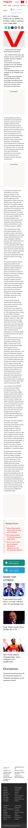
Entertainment (18, 787)
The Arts (17, 809)
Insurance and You (19, 799)
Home (4, 5)
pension (17, 800)
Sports (5, 819)
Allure (5, 787)
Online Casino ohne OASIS (7, 773)
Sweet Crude (18, 805)
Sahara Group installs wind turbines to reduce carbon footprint (14, 530)
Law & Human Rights (8, 809)
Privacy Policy (19, 770)
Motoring (5, 812)
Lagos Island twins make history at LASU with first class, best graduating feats (13, 601)
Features (17, 790)
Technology (18, 807)
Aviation (5, 789)
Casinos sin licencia (6, 780)
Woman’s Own (18, 817)
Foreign (17, 792)
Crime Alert (6, 794)
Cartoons (17, 810)
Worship (17, 819)
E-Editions (16, 5)
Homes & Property (19, 795)
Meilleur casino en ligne (19, 773)
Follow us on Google (17, 9)
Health (16, 794)
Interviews (6, 805)
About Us (6, 768)
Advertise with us (19, 768)
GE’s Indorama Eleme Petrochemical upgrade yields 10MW (14, 537)
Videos (16, 814)
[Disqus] (14, 705)
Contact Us (6, 770)
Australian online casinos (19, 776)
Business (5, 790)
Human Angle (18, 797)
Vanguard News (7, 2)
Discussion (6, 797)
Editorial (5, 795)
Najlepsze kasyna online (7, 776)
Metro (4, 810)
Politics (22, 5)
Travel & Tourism (19, 812)
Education (6, 799)
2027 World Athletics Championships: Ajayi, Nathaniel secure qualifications (11, 658)
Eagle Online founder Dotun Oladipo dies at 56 (13, 628)
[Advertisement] (14, 102)
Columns (5, 792)
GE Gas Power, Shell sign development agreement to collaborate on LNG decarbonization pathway (14, 546)
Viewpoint (17, 815)
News (9, 5)
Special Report (7, 817)
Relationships (6, 815)
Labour (5, 807)
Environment (18, 789)
